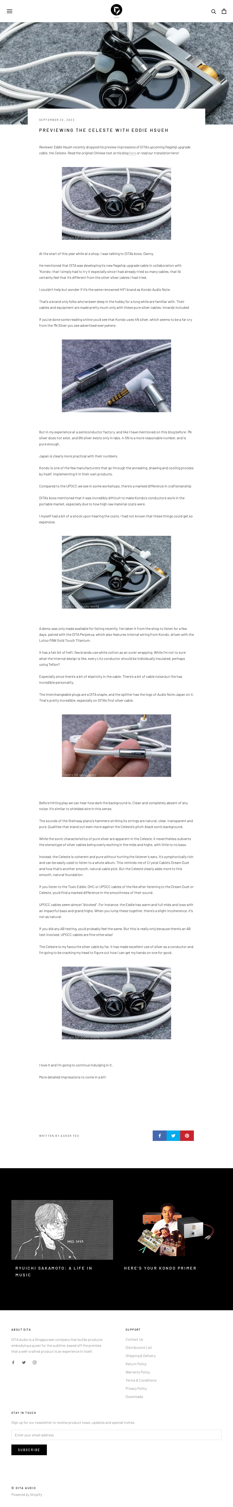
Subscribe (29, 1450)
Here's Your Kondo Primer (160, 1267)
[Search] (213, 11)
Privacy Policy (136, 1388)
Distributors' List (139, 1347)
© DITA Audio (23, 1488)
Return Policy (136, 1364)
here (132, 153)
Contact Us (134, 1339)
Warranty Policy (138, 1372)
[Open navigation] (9, 11)
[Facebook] (13, 1362)
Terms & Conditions (141, 1380)
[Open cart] (224, 11)
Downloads (134, 1396)
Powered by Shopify (26, 1494)
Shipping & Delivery (141, 1355)
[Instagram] (34, 1362)
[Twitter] (24, 1362)
